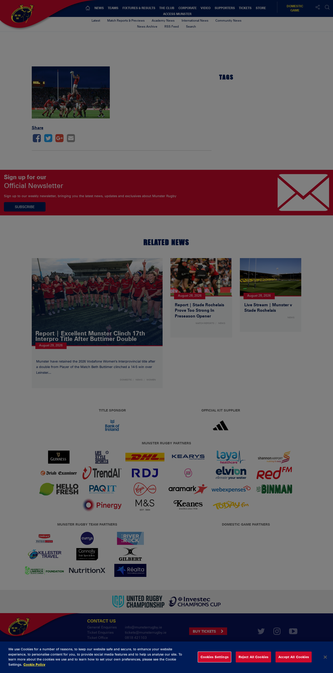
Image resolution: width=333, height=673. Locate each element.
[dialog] (166, 657)
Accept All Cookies (293, 657)
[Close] (325, 657)
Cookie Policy (34, 664)
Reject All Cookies (253, 657)
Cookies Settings (214, 657)
